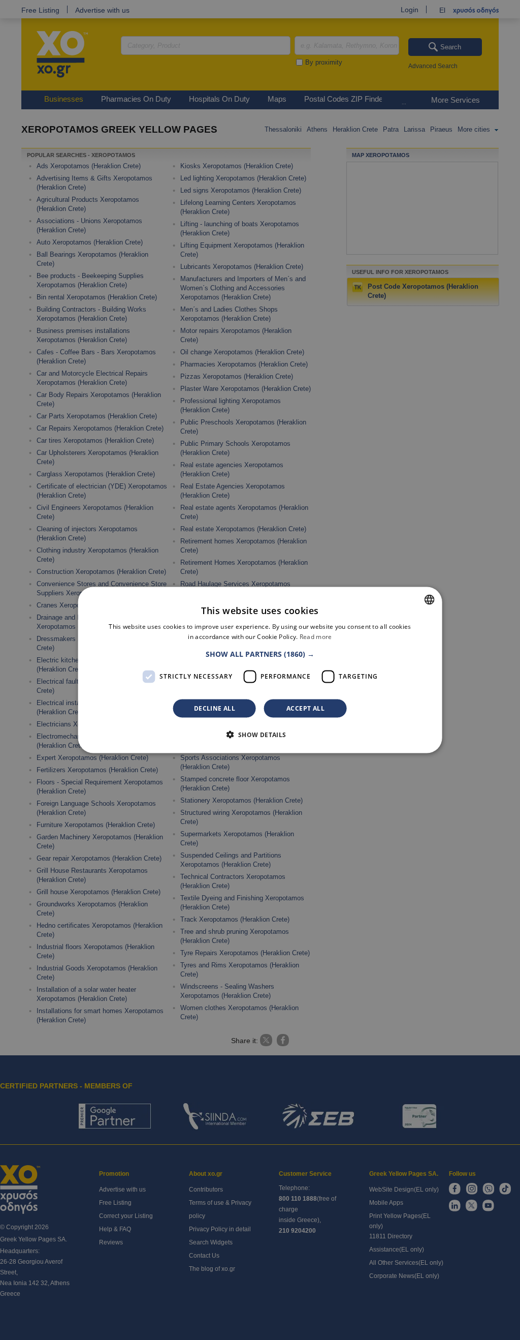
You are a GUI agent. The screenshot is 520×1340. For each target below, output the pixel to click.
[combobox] (429, 600)
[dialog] (260, 670)
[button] (260, 653)
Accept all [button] (305, 708)
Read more (316, 636)
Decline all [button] (214, 708)
